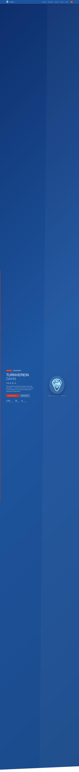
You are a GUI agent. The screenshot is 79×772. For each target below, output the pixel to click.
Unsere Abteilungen (12, 395)
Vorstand (56, 2)
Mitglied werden (25, 395)
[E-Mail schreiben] (71, 2)
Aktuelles (44, 2)
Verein (66, 2)
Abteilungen (50, 2)
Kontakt (61, 2)
